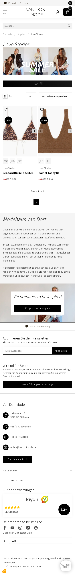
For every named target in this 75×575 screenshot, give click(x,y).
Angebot (21, 34)
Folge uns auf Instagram (37, 308)
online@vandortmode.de (23, 447)
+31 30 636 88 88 (19, 437)
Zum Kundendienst (17, 459)
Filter (35, 83)
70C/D (7, 161)
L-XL (48, 163)
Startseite (7, 34)
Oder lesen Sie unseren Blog (17, 532)
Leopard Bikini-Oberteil (18, 173)
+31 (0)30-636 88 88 (20, 426)
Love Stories (37, 34)
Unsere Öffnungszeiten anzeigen (37, 384)
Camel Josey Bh (49, 173)
